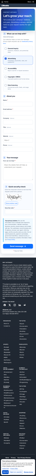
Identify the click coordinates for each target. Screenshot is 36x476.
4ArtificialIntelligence (25, 379)
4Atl (20, 404)
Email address (8, 109)
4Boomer (22, 349)
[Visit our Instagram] (15, 305)
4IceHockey (7, 360)
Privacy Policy (11, 239)
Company (8, 118)
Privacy (13, 457)
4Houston (22, 401)
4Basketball (7, 352)
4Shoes (21, 420)
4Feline (21, 357)
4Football (6, 347)
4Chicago (22, 394)
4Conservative (23, 326)
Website (8, 136)
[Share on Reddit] (25, 305)
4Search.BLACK (24, 334)
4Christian (6, 417)
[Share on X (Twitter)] (10, 305)
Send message (18, 246)
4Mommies (22, 347)
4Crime (21, 336)
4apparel (21, 423)
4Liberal (21, 448)
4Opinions (22, 445)
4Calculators (22, 328)
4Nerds (21, 352)
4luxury (21, 425)
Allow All (5, 472)
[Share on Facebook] (5, 305)
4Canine (21, 355)
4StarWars (6, 377)
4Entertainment (8, 372)
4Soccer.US (7, 355)
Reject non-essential (16, 472)
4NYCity (21, 389)
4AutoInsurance (8, 390)
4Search (21, 323)
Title (7, 127)
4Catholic (6, 419)
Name (5, 100)
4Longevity (7, 443)
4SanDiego (22, 396)
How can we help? (9, 161)
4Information (23, 377)
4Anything (22, 331)
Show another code (11, 203)
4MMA (5, 357)
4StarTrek (6, 379)
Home (7, 457)
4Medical (6, 438)
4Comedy (6, 382)
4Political (21, 438)
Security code (10, 208)
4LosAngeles (23, 391)
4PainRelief (7, 440)
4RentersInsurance (9, 398)
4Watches (22, 428)
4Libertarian (22, 443)
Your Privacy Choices (24, 457)
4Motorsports (7, 362)
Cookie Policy (5, 468)
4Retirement (7, 403)
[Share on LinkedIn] (20, 305)
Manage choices (28, 472)
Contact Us (7, 326)
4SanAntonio (23, 399)
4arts (5, 374)
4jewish (6, 422)
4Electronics (22, 418)
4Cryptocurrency (8, 400)
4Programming (23, 382)
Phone (7, 145)
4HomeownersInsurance (10, 406)
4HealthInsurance (9, 392)
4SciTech (22, 372)
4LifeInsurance (8, 395)
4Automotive (23, 339)
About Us (6, 323)
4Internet (22, 374)
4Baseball (6, 349)
